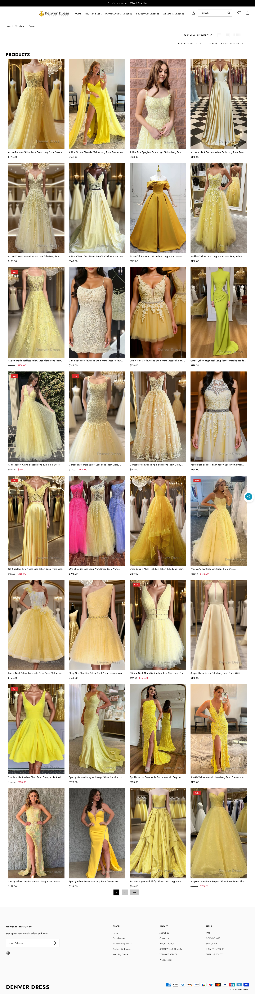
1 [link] (116, 892)
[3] (227, 35)
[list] (219, 35)
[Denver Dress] (54, 13)
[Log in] (193, 13)
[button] (248, 504)
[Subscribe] (54, 943)
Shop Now (142, 3)
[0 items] (247, 13)
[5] (239, 35)
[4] (232, 35)
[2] (223, 35)
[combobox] (215, 13)
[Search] (228, 13)
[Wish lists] (239, 13)
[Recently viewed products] (248, 496)
